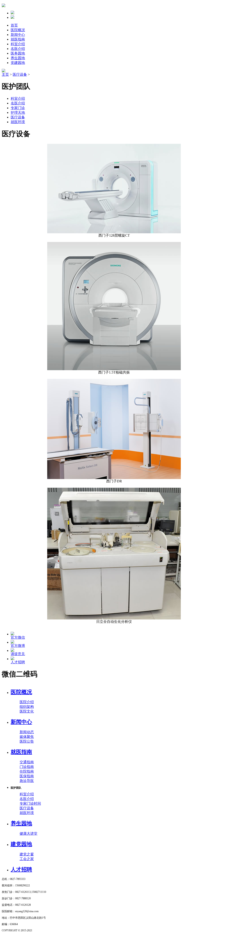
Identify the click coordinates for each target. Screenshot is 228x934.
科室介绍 (18, 44)
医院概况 (18, 30)
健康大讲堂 (28, 833)
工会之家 (27, 859)
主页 (5, 74)
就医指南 (18, 39)
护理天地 (18, 112)
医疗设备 (20, 74)
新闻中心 (18, 35)
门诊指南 (27, 767)
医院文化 (27, 711)
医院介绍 (27, 702)
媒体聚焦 (27, 737)
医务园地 (18, 53)
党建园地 (18, 63)
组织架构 (27, 707)
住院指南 (27, 771)
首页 (14, 25)
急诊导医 (27, 781)
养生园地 (18, 58)
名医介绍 (18, 49)
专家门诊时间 (30, 803)
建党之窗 (27, 854)
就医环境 (18, 122)
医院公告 (27, 741)
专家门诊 (18, 108)
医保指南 (27, 776)
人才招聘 (21, 869)
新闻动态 (27, 732)
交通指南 (27, 762)
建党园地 (21, 844)
